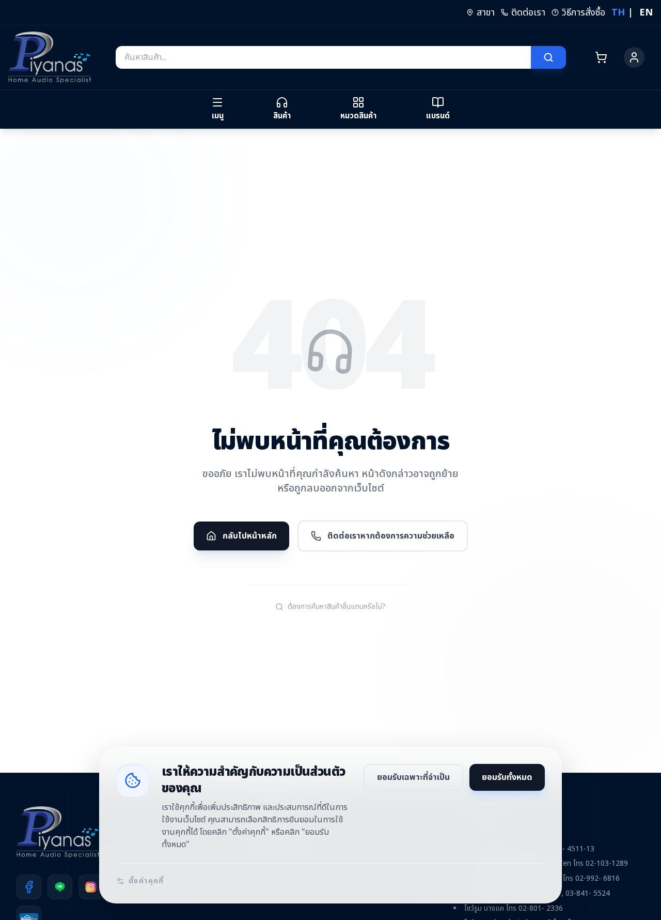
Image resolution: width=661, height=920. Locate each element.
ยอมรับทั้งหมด (507, 777)
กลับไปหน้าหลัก (250, 536)
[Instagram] (90, 887)
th (618, 13)
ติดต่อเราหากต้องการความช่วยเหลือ (390, 536)
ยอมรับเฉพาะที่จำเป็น (413, 777)
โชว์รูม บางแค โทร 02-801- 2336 (513, 908)
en (646, 13)
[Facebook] (29, 887)
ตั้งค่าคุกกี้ (146, 881)
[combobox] (323, 57)
